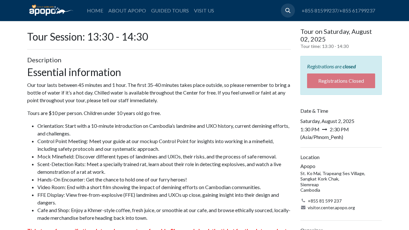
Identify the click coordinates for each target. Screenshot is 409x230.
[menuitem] (95, 10)
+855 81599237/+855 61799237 (338, 10)
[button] (288, 11)
